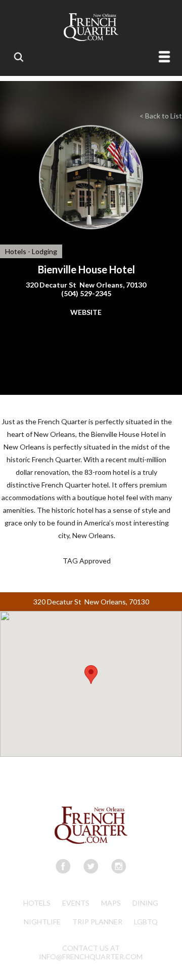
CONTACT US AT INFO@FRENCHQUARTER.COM (91, 952)
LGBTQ (146, 921)
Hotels (37, 903)
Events (75, 903)
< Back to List (161, 115)
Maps (111, 903)
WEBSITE (86, 312)
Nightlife (42, 921)
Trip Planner (97, 921)
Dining (145, 903)
